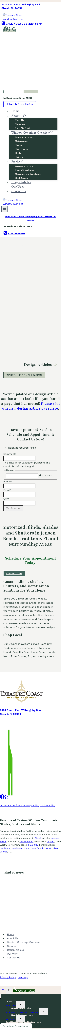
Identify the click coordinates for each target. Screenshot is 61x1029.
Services (11, 946)
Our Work (12, 953)
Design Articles (15, 949)
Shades (18, 145)
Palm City (33, 845)
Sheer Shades (21, 149)
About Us (19, 120)
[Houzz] (30, 91)
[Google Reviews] (14, 30)
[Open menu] (4, 209)
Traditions (5, 848)
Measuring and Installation (28, 174)
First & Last (45, 475)
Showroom (20, 124)
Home (10, 934)
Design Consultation (24, 170)
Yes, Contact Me (13, 508)
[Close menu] (0, 996)
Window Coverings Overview (23, 942)
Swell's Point (38, 848)
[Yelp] (10, 30)
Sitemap (23, 977)
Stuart (38, 838)
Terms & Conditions (11, 805)
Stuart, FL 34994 (12, 8)
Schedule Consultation (19, 104)
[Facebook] (5, 30)
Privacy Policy (31, 805)
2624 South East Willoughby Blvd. (21, 4)
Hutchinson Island (20, 848)
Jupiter (50, 841)
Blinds (18, 153)
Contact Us (18, 191)
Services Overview (24, 166)
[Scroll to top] (3, 991)
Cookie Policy (47, 805)
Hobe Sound (26, 841)
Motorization (21, 141)
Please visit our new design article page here (31, 406)
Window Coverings (24, 137)
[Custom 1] (10, 797)
